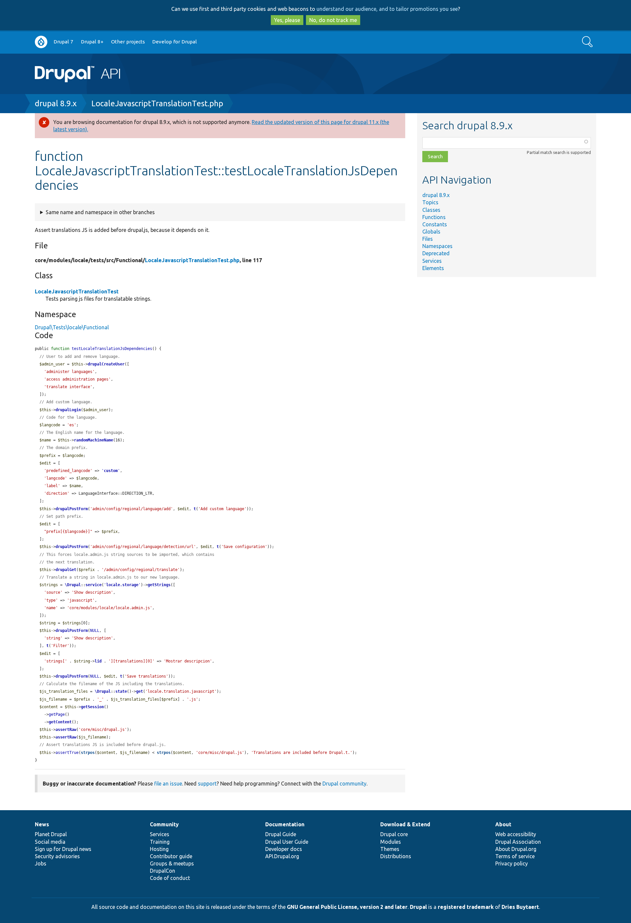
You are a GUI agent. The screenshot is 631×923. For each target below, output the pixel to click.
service (93, 585)
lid (98, 661)
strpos (88, 752)
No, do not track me (333, 20)
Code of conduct (170, 878)
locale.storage (122, 585)
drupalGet (66, 569)
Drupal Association (518, 842)
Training (160, 842)
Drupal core (394, 834)
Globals (431, 232)
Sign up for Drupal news (63, 849)
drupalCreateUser (106, 364)
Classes (431, 210)
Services (432, 261)
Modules (390, 842)
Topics (430, 202)
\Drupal (73, 585)
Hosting (159, 849)
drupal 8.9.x (56, 103)
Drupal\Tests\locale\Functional (72, 327)
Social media (50, 842)
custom (111, 470)
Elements (433, 268)
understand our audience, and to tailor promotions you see (387, 9)
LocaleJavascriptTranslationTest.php (157, 103)
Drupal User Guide (286, 842)
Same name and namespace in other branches (100, 212)
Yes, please (287, 20)
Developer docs (283, 849)
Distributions (395, 856)
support (207, 783)
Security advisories (57, 856)
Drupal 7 (63, 41)
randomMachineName (93, 440)
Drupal (418, 907)
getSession (92, 707)
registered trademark (466, 907)
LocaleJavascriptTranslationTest (77, 291)
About (503, 824)
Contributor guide (171, 856)
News (42, 824)
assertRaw (66, 729)
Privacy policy (511, 863)
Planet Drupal (51, 834)
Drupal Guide (280, 834)
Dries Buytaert (520, 907)
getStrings (159, 585)
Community (164, 824)
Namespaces (437, 246)
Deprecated (436, 253)
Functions (434, 217)
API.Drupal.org (282, 856)
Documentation (284, 824)
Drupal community (344, 783)
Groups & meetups (172, 863)
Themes (389, 849)
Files (427, 239)
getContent (60, 722)
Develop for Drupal (174, 41)
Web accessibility (515, 834)
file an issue (168, 783)
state (121, 691)
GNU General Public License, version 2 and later (347, 907)
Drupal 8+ (92, 41)
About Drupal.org (515, 849)
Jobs (40, 863)
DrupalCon (162, 871)
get (139, 691)
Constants (434, 224)
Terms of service (515, 856)
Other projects (128, 41)
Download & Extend (405, 824)
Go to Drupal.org (41, 42)
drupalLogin (68, 410)
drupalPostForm (72, 509)
